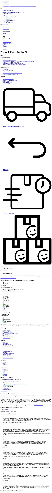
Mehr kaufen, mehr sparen (8, 353)
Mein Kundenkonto (7, 334)
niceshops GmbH (9, 379)
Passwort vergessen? (7, 344)
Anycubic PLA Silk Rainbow (9, 70)
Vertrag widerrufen (4, 391)
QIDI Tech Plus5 (6, 83)
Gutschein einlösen (7, 346)
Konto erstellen (6, 33)
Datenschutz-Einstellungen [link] (8, 386)
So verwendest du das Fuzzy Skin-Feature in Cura (13, 63)
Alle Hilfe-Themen (9, 22)
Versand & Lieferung (7, 331)
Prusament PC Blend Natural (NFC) (10, 74)
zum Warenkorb (6, 3)
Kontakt (7, 21)
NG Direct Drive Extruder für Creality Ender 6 (12, 73)
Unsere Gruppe (6, 362)
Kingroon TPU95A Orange (8, 79)
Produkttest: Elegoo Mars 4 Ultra (9, 60)
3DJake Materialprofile (7, 351)
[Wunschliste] (4, 35)
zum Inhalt (5, 2)
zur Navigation (6, 1)
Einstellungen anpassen (18, 407)
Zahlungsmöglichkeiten (10, 20)
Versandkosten (8, 19)
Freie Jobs (5, 364)
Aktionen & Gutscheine (8, 336)
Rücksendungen (9, 18)
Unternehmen (5, 388)
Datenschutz (5, 382)
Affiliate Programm (7, 354)
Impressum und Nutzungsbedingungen (11, 381)
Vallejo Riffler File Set (7, 82)
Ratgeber (5, 352)
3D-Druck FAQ (6, 355)
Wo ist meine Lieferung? (8, 345)
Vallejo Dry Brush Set (7, 81)
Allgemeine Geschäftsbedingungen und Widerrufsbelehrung (15, 384)
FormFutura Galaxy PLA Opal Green (10, 71)
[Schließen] (1, 8)
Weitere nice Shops (7, 389)
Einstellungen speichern (5, 490)
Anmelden (5, 342)
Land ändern (10, 377)
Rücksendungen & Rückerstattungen (10, 333)
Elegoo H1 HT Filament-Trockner (10, 80)
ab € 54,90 (13, 12)
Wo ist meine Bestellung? (11, 16)
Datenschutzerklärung (38, 405)
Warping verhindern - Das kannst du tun (11, 62)
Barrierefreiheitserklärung (8, 385)
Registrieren (5, 343)
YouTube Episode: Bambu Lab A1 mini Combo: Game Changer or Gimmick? (18, 61)
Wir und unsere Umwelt (8, 358)
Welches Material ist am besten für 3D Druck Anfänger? (14, 64)
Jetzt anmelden (6, 29)
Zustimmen (3, 407)
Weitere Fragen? (6, 338)
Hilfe (4, 15)
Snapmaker (5, 69)
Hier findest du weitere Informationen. (8, 278)
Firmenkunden (6, 335)
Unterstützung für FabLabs (8, 356)
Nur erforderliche (9, 407)
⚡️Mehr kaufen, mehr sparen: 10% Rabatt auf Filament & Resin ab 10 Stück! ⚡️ (19, 6)
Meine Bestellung (6, 330)
